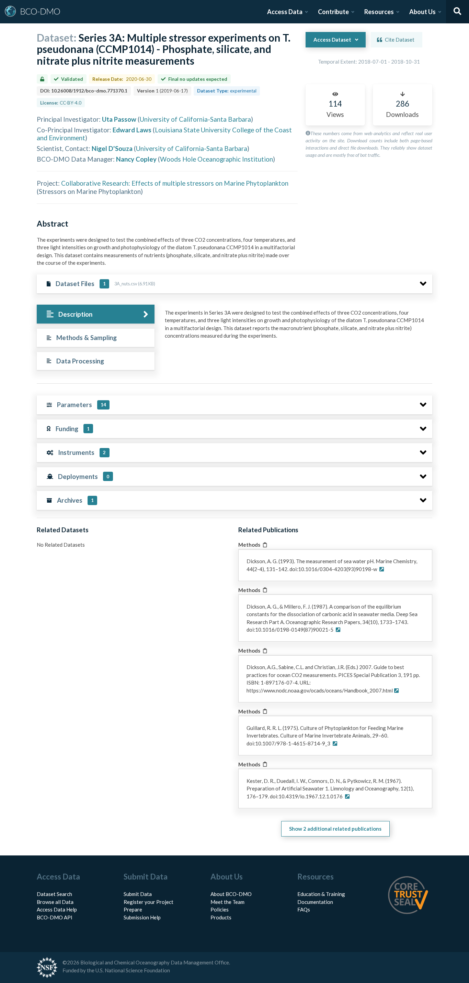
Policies (219, 909)
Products (220, 917)
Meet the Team (227, 902)
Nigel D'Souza (112, 148)
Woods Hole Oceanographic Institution (216, 159)
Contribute (333, 11)
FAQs (303, 909)
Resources (379, 11)
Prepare (133, 909)
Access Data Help (57, 909)
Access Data (284, 11)
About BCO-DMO (231, 894)
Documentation (315, 902)
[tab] (96, 314)
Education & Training (321, 894)
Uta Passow (119, 119)
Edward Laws (132, 130)
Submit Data (138, 894)
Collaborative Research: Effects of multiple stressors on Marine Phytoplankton (174, 183)
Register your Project (148, 902)
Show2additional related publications (335, 829)
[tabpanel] (296, 327)
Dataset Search (54, 894)
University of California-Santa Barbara (195, 119)
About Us (422, 11)
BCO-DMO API (54, 917)
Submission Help (142, 917)
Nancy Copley (136, 159)
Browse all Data (55, 902)
